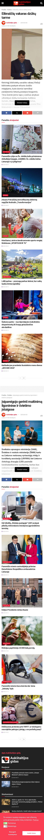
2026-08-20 (6, 164)
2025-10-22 (6, 732)
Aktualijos (7, 518)
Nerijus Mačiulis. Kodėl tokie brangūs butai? (27, 811)
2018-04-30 (24, 23)
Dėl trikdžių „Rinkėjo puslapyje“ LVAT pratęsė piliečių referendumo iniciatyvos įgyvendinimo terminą (21, 525)
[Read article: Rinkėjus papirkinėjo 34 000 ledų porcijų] (22, 631)
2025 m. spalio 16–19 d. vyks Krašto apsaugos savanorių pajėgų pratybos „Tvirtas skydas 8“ (27, 802)
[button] (5, 823)
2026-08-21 (16, 777)
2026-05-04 (6, 531)
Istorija (6, 152)
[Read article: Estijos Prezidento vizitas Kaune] (22, 592)
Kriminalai (7, 681)
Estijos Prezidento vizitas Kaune (15, 610)
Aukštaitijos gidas (11, 23)
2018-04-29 (24, 414)
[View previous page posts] (20, 378)
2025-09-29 (16, 806)
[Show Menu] (3, 3)
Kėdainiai (6, 643)
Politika (9, 395)
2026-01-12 (6, 691)
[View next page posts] (24, 378)
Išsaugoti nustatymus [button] (12, 833)
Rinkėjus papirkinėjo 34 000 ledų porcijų (18, 648)
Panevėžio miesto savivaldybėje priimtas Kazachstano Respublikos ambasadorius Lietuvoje (19, 569)
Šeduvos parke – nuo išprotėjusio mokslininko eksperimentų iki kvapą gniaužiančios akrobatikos (21, 324)
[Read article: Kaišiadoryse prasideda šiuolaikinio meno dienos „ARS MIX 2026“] (22, 348)
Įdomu (5, 195)
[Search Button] (41, 3)
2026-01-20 (6, 650)
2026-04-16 (6, 574)
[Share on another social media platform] (37, 113)
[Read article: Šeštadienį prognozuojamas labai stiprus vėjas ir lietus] (6, 784)
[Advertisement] (22, 388)
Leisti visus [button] (31, 833)
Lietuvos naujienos (10, 722)
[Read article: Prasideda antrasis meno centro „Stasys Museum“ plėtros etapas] (6, 775)
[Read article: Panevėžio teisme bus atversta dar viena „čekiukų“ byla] (22, 669)
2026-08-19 (6, 286)
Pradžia (4, 9)
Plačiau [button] (36, 820)
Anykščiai (6, 276)
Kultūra (9, 9)
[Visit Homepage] (21, 3)
